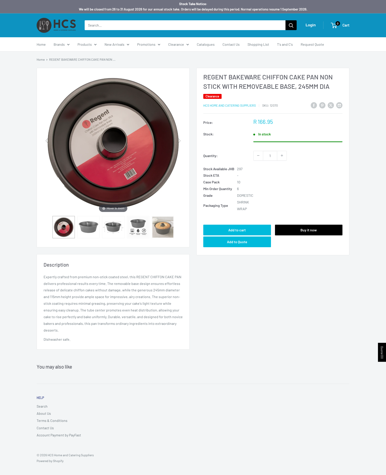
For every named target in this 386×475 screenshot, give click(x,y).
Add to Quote (237, 241)
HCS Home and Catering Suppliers (229, 105)
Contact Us (231, 44)
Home (41, 44)
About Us (44, 413)
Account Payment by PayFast (59, 435)
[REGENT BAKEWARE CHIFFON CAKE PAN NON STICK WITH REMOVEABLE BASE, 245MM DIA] (63, 227)
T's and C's (285, 44)
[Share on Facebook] (314, 105)
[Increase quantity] (282, 155)
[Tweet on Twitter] (331, 105)
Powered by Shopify (50, 461)
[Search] (291, 25)
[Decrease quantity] (258, 155)
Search (42, 406)
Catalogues (206, 44)
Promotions (146, 44)
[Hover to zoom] (113, 142)
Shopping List (258, 44)
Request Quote (312, 44)
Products (85, 44)
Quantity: (210, 155)
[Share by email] (339, 105)
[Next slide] (179, 140)
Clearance (176, 44)
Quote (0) (382, 352)
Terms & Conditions (52, 420)
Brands (59, 44)
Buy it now (308, 230)
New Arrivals (114, 44)
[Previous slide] (46, 140)
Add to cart (237, 230)
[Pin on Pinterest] (322, 105)
